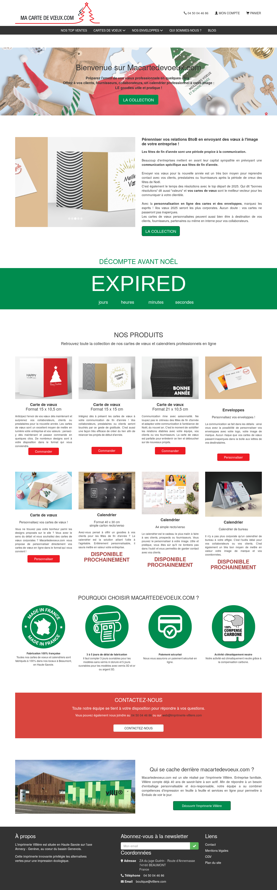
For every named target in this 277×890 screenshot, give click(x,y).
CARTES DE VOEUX (107, 30)
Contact (210, 844)
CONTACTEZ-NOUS (138, 728)
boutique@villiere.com (151, 881)
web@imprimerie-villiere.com (182, 715)
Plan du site (213, 862)
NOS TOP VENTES (74, 30)
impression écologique (53, 860)
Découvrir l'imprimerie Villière (202, 806)
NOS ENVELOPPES (146, 30)
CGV (208, 856)
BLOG (212, 30)
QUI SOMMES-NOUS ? (185, 30)
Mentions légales (216, 850)
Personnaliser (233, 457)
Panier (255, 13)
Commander (43, 451)
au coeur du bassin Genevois (61, 849)
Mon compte (229, 13)
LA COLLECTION (138, 99)
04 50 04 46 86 (198, 13)
